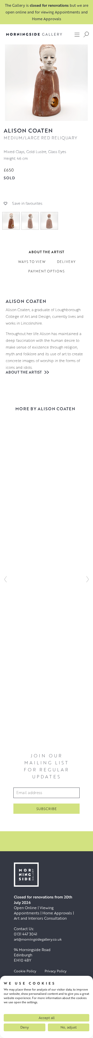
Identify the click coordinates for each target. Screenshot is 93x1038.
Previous (5, 579)
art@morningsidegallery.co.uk (38, 939)
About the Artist (24, 372)
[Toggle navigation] (77, 34)
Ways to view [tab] (32, 261)
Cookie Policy (25, 971)
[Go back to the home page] (34, 34)
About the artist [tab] (46, 252)
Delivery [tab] (66, 261)
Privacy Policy (55, 971)
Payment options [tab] (46, 271)
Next (87, 579)
